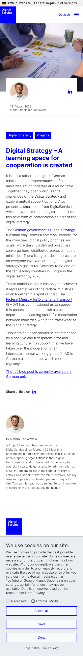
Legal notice (32, 648)
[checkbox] (8, 601)
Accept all (41, 611)
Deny (41, 637)
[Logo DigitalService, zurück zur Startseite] (14, 526)
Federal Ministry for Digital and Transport (39, 299)
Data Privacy (35, 593)
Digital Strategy (19, 135)
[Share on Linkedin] (70, 92)
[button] (76, 14)
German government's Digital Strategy (44, 230)
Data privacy (51, 648)
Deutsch (64, 14)
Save (41, 624)
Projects (43, 135)
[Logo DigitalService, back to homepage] (8, 14)
